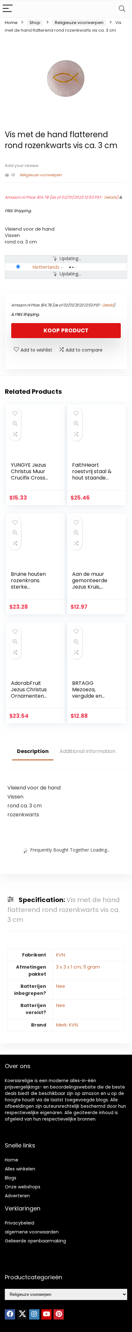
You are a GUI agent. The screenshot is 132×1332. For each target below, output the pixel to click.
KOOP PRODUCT (66, 330)
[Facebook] (10, 1314)
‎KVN (60, 955)
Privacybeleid (19, 1223)
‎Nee (60, 986)
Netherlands (46, 267)
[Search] (122, 8)
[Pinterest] (59, 1314)
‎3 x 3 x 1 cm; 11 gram (78, 967)
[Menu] (7, 8)
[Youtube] (46, 1314)
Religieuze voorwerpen (79, 23)
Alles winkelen (20, 1169)
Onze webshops (22, 1187)
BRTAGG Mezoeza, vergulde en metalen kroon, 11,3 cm (91, 695)
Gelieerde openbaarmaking (35, 1241)
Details (110, 197)
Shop (34, 23)
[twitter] (22, 1314)
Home (11, 23)
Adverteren (17, 1196)
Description (33, 751)
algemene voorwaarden (32, 1232)
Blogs (10, 1178)
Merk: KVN (67, 1025)
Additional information (87, 751)
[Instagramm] (34, 1314)
